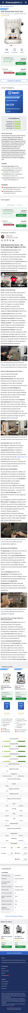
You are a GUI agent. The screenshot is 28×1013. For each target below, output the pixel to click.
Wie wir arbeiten (5, 971)
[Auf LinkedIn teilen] (13, 240)
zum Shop (20, 63)
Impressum (3, 988)
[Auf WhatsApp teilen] (5, 240)
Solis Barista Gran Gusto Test (18, 960)
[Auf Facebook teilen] (8, 240)
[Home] (1, 6)
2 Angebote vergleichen (14, 81)
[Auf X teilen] (10, 240)
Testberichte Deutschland (7, 962)
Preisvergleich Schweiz (6, 960)
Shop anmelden (4, 981)
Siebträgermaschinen (8, 6)
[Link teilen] (2, 240)
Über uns (3, 968)
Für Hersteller (4, 984)
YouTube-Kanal (4, 975)
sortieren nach (10, 205)
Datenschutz (4, 986)
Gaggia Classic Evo (22, 457)
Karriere (3, 973)
